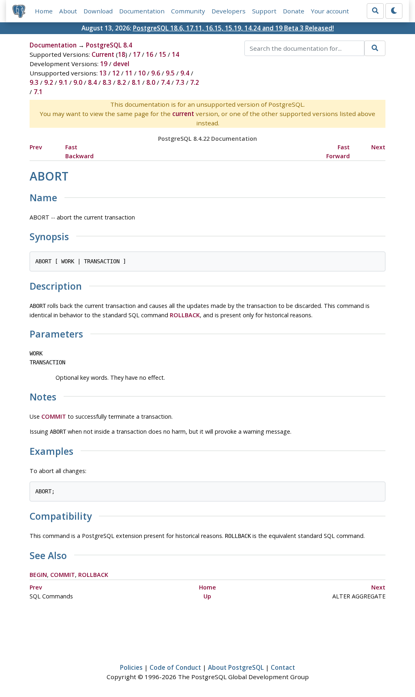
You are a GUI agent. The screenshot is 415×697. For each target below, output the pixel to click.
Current (103, 54)
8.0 (150, 82)
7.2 (194, 82)
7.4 (165, 82)
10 (141, 73)
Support (264, 11)
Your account (330, 11)
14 (175, 54)
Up (207, 596)
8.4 (92, 82)
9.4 (184, 73)
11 (129, 73)
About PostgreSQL (236, 667)
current (183, 114)
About (68, 11)
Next (378, 147)
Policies (131, 667)
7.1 (38, 92)
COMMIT (53, 416)
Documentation (142, 11)
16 (149, 54)
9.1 (63, 82)
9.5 (170, 73)
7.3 (179, 82)
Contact (283, 667)
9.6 (155, 73)
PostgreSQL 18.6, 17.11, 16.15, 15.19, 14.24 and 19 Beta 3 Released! (233, 28)
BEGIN (38, 575)
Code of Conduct (175, 667)
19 (103, 64)
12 (116, 73)
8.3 (107, 82)
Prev (36, 147)
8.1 (136, 82)
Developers (229, 11)
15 (162, 54)
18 (121, 54)
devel (121, 64)
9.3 (34, 82)
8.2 (121, 82)
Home (44, 11)
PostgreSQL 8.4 (109, 45)
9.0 (77, 82)
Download (98, 11)
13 (103, 73)
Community (188, 11)
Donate (293, 11)
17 (136, 54)
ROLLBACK (185, 315)
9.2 (48, 82)
